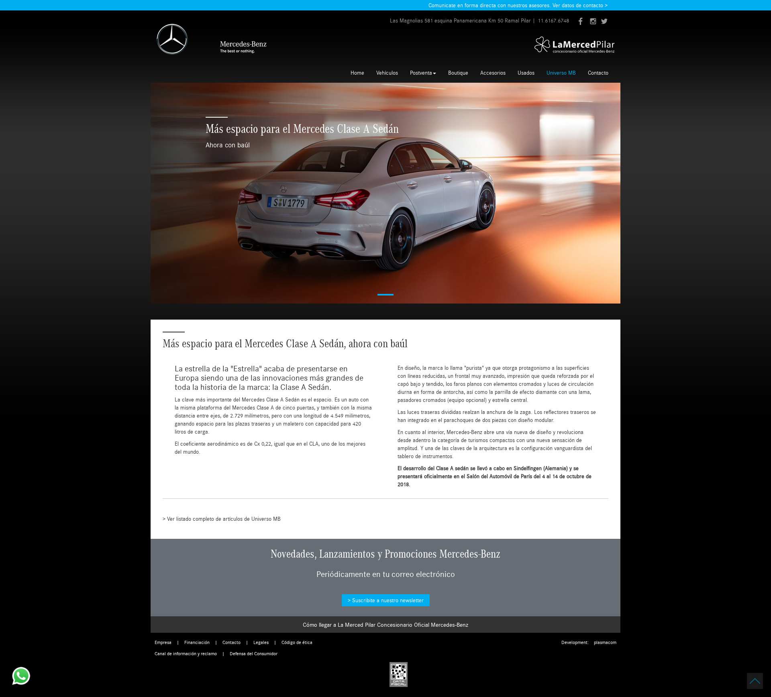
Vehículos (387, 72)
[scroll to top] (755, 681)
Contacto (598, 72)
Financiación (197, 642)
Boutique (458, 72)
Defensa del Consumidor (253, 653)
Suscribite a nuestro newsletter (388, 600)
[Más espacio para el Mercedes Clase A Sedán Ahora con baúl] (385, 193)
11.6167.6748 (553, 20)
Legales (261, 642)
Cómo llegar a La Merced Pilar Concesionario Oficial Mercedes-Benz (385, 624)
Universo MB (561, 72)
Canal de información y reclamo (186, 653)
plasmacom (605, 642)
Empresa (163, 642)
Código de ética (296, 642)
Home (357, 72)
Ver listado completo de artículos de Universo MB (224, 518)
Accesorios (493, 72)
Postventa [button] (421, 72)
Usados (526, 72)
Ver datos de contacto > (580, 5)
